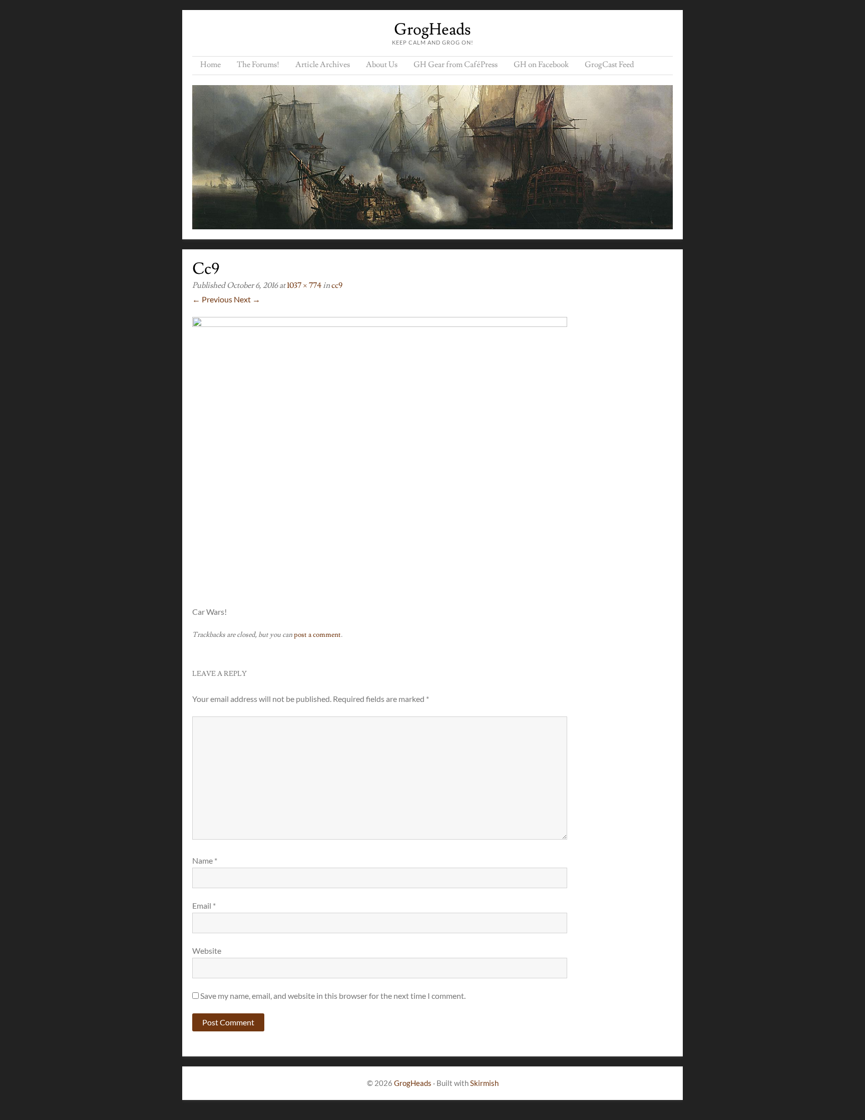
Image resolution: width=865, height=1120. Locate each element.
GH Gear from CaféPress (455, 65)
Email (204, 905)
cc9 (336, 285)
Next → (247, 299)
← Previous (212, 299)
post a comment (317, 634)
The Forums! (258, 65)
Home (210, 65)
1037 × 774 (304, 285)
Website (206, 950)
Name (204, 860)
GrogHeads (432, 29)
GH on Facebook (541, 65)
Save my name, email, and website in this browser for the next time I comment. (333, 995)
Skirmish (484, 1082)
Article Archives (322, 65)
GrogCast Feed (609, 65)
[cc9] (379, 323)
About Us (381, 65)
